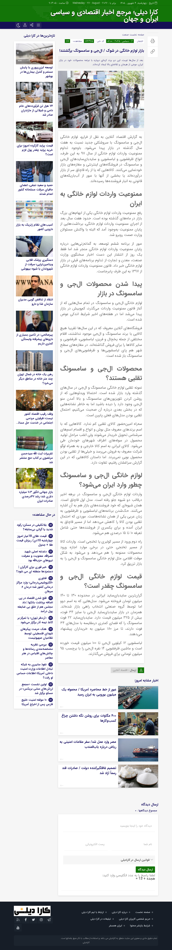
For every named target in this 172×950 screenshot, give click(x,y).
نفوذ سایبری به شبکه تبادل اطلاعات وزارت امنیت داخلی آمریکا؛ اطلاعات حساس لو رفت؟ (35, 671)
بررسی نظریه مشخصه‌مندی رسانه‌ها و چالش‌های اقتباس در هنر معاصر (37, 651)
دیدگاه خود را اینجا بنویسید (136, 825)
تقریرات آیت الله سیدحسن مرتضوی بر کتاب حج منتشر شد (36, 458)
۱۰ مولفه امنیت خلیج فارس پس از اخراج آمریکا (37, 702)
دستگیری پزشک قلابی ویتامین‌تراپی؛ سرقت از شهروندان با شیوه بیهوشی (37, 264)
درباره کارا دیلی (119, 912)
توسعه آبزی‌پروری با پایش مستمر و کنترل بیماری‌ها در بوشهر (36, 72)
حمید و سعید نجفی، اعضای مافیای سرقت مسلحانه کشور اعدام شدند (35, 189)
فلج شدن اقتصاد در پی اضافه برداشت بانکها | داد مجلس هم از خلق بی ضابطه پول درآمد (35, 605)
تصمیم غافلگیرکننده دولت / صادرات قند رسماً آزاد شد (89, 770)
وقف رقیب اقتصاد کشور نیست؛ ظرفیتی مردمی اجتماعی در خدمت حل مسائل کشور (34, 420)
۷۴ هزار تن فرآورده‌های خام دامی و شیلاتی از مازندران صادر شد (36, 110)
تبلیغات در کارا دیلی (100, 919)
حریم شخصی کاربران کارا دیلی (134, 919)
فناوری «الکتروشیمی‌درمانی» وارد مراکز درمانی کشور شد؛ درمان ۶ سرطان (35, 585)
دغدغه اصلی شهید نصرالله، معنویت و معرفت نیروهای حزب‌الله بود (37, 556)
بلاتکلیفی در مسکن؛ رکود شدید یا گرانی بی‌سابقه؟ (35, 527)
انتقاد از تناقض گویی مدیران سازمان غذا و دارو (35, 301)
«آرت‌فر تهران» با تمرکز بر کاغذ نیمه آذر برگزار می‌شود (35, 620)
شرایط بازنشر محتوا (140, 926)
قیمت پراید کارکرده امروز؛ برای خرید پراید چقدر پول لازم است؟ (35, 150)
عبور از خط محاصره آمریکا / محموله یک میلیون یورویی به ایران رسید (88, 692)
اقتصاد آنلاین (120, 670)
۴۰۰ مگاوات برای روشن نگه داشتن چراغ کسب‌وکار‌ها (88, 718)
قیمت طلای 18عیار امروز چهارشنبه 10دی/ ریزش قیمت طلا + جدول (34, 540)
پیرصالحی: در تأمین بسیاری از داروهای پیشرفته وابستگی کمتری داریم (34, 339)
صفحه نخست (136, 35)
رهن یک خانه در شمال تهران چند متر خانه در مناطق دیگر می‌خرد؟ (35, 378)
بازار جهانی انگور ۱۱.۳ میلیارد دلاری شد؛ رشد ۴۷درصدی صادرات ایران (36, 496)
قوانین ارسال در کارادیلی (135, 860)
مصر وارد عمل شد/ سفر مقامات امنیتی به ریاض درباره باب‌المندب (88, 744)
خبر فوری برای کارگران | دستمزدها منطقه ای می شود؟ (34, 569)
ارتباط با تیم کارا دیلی (93, 912)
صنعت (125, 35)
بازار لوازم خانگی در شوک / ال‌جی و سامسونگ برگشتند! (101, 51)
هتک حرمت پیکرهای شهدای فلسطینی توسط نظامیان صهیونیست (36, 633)
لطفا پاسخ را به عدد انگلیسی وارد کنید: (128, 875)
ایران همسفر (115, 926)
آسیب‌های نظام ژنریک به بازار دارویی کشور (34, 226)
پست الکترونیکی (94, 844)
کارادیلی (86, 942)
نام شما (148, 844)
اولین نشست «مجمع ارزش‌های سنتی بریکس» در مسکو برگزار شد (36, 688)
